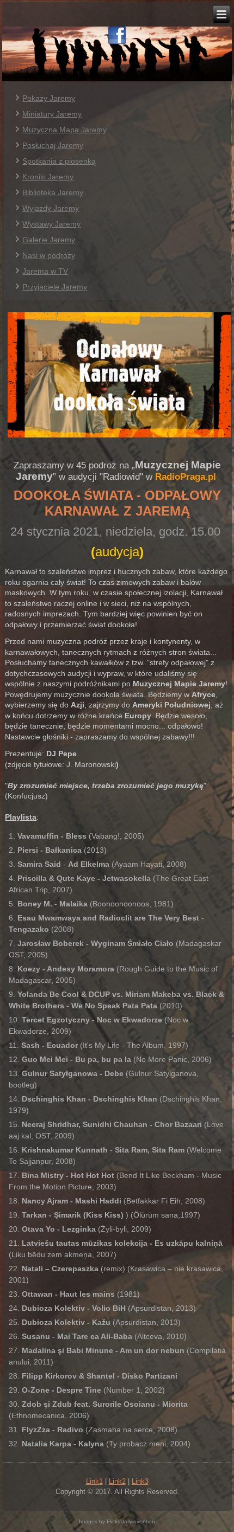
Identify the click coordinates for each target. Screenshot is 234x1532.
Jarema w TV (45, 271)
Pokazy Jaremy (48, 98)
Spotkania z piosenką (59, 161)
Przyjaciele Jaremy (54, 286)
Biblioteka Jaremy (52, 192)
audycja (117, 551)
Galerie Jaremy (48, 239)
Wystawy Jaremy (51, 224)
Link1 (94, 1481)
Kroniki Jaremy (47, 176)
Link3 (140, 1481)
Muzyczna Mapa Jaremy (64, 129)
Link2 (117, 1481)
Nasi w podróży (48, 255)
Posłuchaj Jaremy (52, 145)
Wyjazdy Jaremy (50, 208)
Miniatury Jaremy (52, 114)
